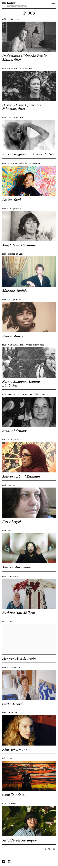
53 (54, 849)
